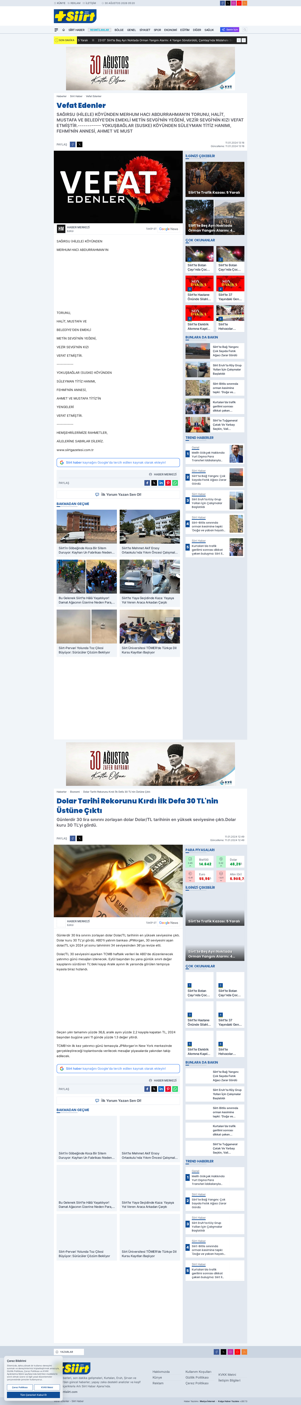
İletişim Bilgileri (229, 1380)
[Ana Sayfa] (63, 30)
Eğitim (185, 30)
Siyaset (145, 30)
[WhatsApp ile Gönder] (175, 483)
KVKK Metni (227, 1374)
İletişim (91, 3)
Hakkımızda (161, 1372)
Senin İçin (232, 29)
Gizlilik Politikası (197, 1377)
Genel (131, 30)
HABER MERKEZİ (78, 229)
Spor (157, 30)
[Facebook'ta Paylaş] (72, 144)
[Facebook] (222, 3)
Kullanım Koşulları (198, 1372)
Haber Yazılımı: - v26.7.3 (215, 1401)
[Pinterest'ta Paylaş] (168, 483)
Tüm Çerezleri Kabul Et (33, 1394)
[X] (228, 3)
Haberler (62, 96)
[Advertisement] (118, 282)
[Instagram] (233, 3)
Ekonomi (170, 30)
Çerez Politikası (197, 1383)
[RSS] (244, 3)
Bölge (119, 30)
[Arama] (245, 29)
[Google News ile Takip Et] (168, 228)
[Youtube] (239, 3)
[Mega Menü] (56, 30)
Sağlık (209, 30)
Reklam (75, 3)
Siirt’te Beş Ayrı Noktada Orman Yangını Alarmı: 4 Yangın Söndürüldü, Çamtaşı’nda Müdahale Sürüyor (151, 40)
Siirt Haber (76, 30)
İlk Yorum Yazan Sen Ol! (121, 494)
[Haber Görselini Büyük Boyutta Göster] (118, 187)
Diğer (197, 30)
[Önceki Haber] (239, 40)
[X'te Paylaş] (79, 144)
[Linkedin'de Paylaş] (161, 483)
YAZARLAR (66, 1351)
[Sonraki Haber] (244, 40)
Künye (61, 3)
